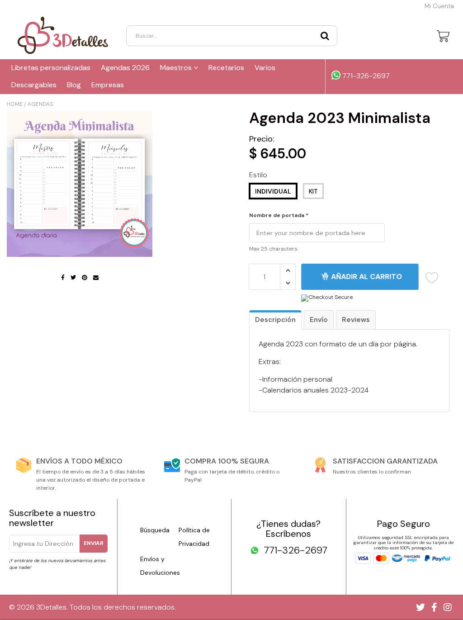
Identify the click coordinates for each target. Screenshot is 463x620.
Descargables (34, 85)
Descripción (275, 319)
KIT (313, 191)
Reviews (356, 319)
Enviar (94, 543)
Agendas (40, 104)
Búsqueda (155, 530)
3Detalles (51, 607)
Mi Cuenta (439, 6)
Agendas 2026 (125, 67)
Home (15, 104)
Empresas (107, 85)
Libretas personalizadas (50, 67)
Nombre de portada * (278, 216)
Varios (265, 67)
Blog (74, 85)
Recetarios (226, 67)
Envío (319, 319)
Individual (273, 191)
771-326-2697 (365, 76)
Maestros (177, 67)
